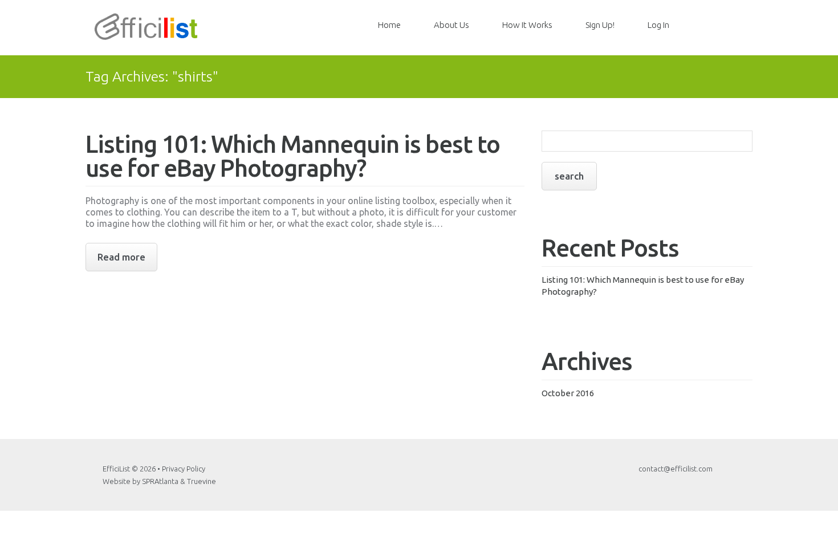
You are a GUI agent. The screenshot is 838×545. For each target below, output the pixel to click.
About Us (451, 25)
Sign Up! (600, 25)
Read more (121, 256)
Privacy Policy (183, 469)
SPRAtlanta (160, 481)
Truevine (201, 481)
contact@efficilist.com (675, 469)
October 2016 (568, 393)
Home (389, 25)
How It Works (527, 25)
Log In (658, 25)
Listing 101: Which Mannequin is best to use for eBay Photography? (293, 156)
